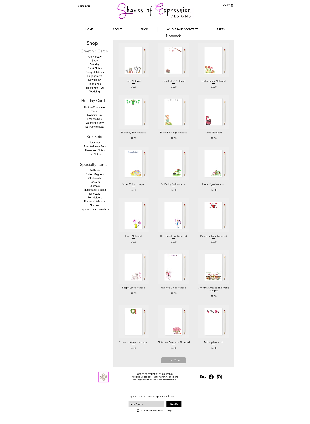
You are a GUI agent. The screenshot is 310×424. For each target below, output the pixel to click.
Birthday (94, 64)
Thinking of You (95, 87)
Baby (95, 60)
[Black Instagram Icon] (219, 377)
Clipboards (94, 178)
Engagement (94, 76)
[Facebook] (211, 377)
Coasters (94, 182)
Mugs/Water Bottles (95, 189)
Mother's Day (94, 115)
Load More (174, 360)
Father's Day (94, 119)
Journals (95, 186)
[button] (228, 5)
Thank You (94, 83)
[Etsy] (203, 377)
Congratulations (95, 72)
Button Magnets (95, 174)
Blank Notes (95, 68)
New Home (94, 80)
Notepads (94, 193)
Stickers (94, 205)
